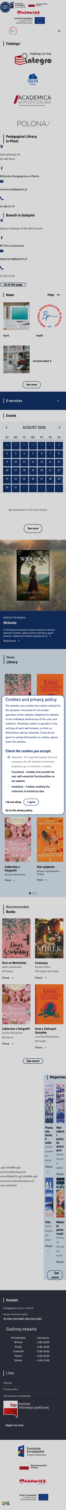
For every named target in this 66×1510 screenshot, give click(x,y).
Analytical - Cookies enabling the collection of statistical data (31, 789)
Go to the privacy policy (18, 810)
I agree (31, 802)
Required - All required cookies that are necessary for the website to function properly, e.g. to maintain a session (34, 762)
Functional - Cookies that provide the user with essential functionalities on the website (33, 776)
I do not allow (13, 802)
